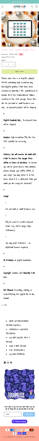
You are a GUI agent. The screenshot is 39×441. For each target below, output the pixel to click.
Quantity (4, 60)
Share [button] (5, 305)
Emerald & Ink (11, 437)
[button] (2, 6)
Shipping (3, 57)
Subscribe (29, 414)
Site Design (19, 437)
